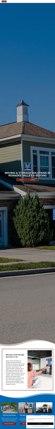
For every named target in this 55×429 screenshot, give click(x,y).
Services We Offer (8, 423)
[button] (52, 416)
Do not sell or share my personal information (37, 426)
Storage (33, 179)
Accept (40, 423)
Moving (21, 179)
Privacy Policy (47, 426)
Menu (4, 1)
